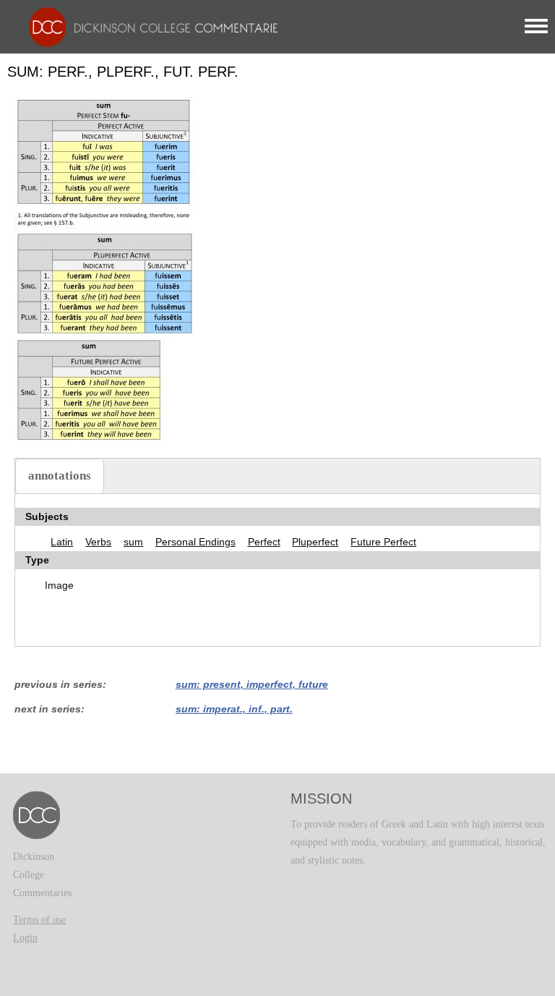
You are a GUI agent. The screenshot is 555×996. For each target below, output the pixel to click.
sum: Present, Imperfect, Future (252, 684)
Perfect (264, 542)
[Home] (149, 26)
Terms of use (39, 919)
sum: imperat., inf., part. (234, 709)
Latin (62, 542)
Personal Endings (195, 542)
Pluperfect (315, 542)
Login (25, 937)
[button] (104, 269)
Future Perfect (383, 542)
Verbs (98, 542)
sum (133, 542)
